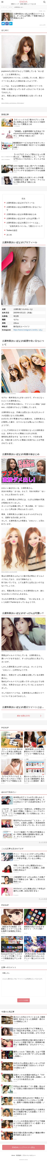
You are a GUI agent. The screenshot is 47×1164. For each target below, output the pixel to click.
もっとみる (43, 842)
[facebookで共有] (7, 23)
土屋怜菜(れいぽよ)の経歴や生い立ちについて (24, 208)
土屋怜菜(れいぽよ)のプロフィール (20, 203)
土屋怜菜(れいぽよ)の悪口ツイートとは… (23, 223)
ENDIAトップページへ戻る (23, 1147)
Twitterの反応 (11, 230)
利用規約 (18, 1155)
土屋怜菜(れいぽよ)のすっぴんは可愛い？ (23, 218)
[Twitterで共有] (3, 23)
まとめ (9, 235)
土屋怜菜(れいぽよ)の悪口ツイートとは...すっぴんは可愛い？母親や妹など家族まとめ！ (29, 16)
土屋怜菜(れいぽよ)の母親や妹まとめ (21, 214)
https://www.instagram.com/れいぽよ (28, 330)
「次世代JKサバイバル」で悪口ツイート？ (25, 226)
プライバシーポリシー (29, 1155)
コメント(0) (42, 24)
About (13, 1155)
